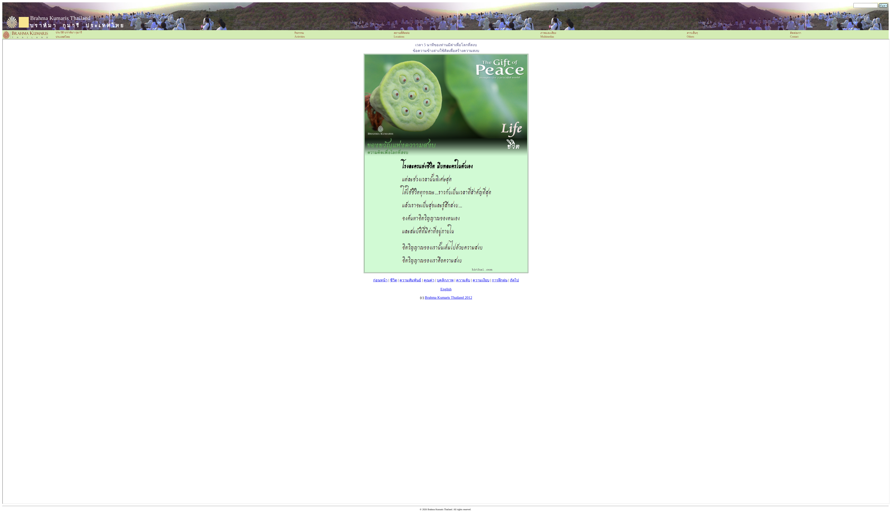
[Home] (25, 38)
